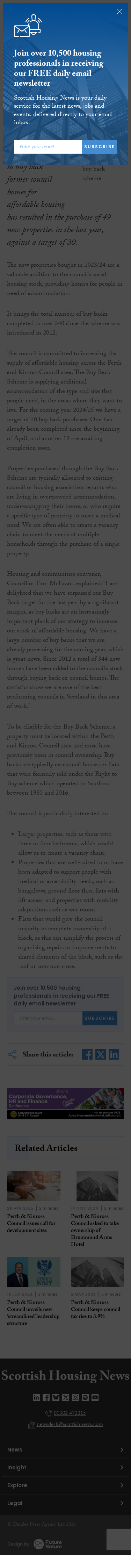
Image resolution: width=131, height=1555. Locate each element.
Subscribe (99, 147)
